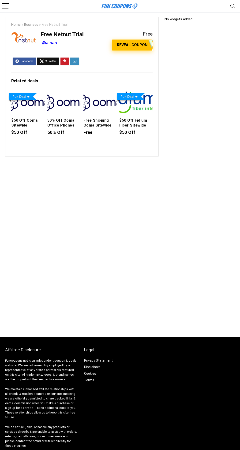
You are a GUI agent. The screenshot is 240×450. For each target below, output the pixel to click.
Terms (89, 380)
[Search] (232, 6)
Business (31, 25)
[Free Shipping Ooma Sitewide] (99, 94)
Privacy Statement (98, 360)
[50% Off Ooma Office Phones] (63, 94)
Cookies (90, 373)
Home (16, 25)
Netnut (51, 43)
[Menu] (5, 6)
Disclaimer (92, 367)
